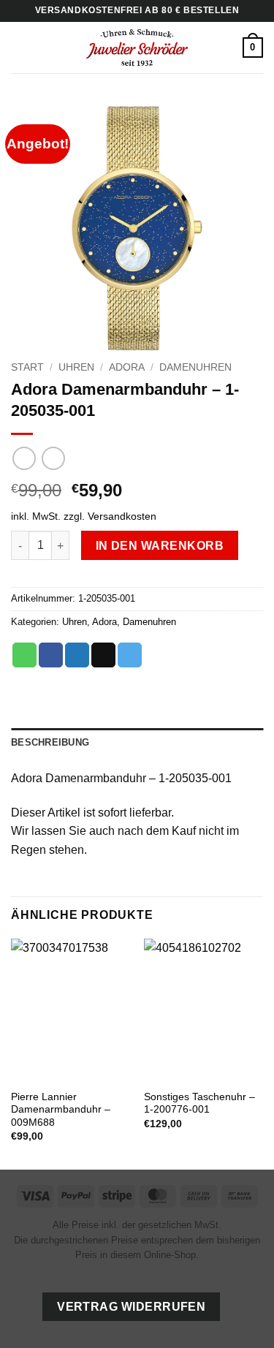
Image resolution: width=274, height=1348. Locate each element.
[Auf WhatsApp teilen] (24, 655)
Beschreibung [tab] (50, 742)
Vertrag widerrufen (131, 1306)
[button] (19, 47)
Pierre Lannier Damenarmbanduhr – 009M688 (60, 1109)
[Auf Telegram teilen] (130, 655)
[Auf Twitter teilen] (77, 655)
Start (27, 367)
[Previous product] (53, 458)
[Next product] (23, 458)
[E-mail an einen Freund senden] (103, 655)
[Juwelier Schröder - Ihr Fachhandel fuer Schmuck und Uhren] (137, 47)
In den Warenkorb (160, 545)
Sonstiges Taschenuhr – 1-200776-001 (199, 1103)
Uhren (76, 367)
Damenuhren (195, 367)
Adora (127, 367)
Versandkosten (122, 516)
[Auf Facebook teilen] (51, 655)
